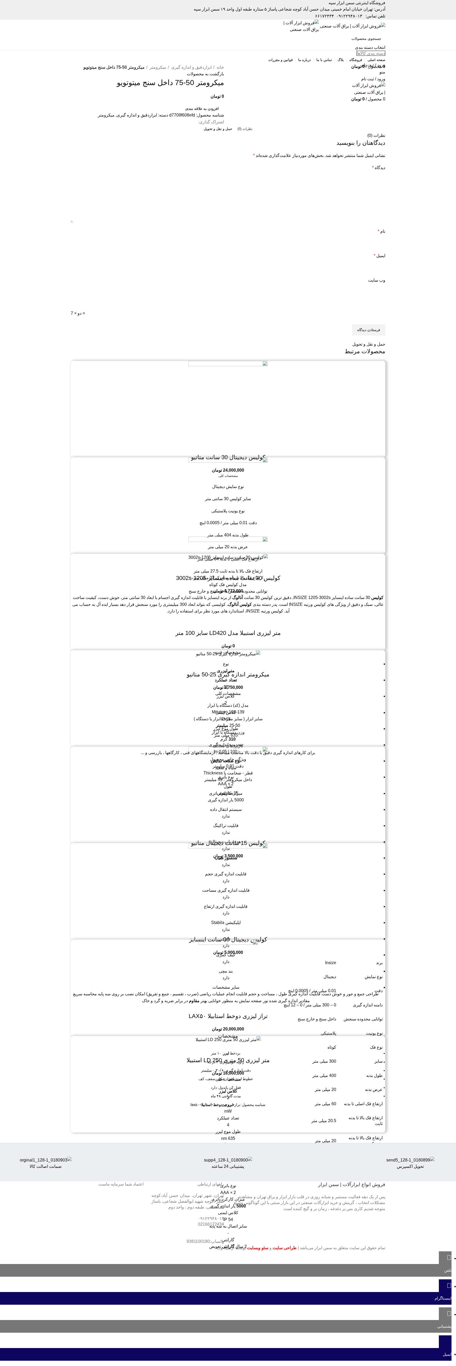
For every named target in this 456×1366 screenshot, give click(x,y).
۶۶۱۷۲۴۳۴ (324, 16)
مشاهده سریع (228, 446)
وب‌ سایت (376, 280)
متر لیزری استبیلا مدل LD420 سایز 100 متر (228, 633)
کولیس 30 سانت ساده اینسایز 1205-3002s (228, 578)
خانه (220, 67)
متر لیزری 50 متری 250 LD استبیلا (228, 1060)
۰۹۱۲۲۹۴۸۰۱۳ (349, 16)
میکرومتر (157, 67)
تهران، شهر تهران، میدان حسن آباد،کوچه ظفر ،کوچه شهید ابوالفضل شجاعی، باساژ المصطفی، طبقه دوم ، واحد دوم (187, 1201)
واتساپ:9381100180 (205, 1241)
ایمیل (379, 255)
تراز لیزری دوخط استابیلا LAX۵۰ (228, 1016)
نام (381, 231)
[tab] (245, 129)
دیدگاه (378, 167)
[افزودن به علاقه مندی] (213, 446)
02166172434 (211, 1224)
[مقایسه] (242, 446)
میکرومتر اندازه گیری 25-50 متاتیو (228, 674)
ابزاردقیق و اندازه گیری (191, 67)
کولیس (246, 604)
